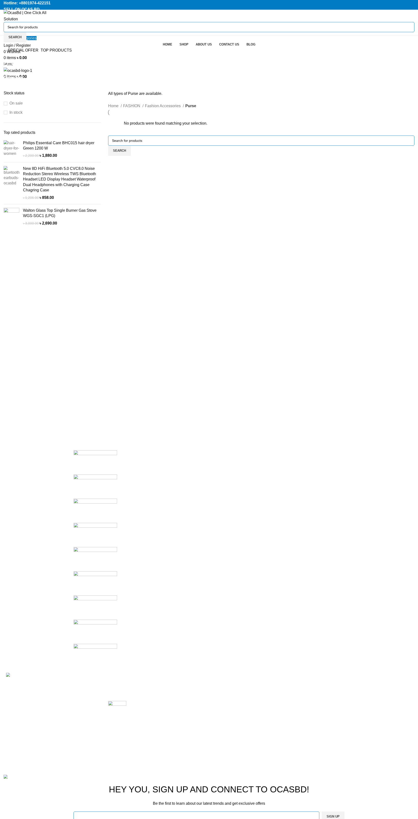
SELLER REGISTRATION (374, 701)
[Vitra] (95, 462)
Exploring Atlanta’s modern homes (159, 703)
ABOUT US (362, 710)
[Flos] (95, 607)
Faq (285, 710)
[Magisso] (95, 486)
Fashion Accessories (163, 106)
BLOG (357, 728)
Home (113, 106)
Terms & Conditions (299, 701)
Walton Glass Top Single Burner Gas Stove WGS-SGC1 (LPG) (60, 213)
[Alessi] (95, 656)
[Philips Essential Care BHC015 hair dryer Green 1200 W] (11, 149)
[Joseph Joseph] (95, 559)
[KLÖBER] (95, 535)
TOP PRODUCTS (56, 50)
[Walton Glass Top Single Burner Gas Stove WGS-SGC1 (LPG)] (11, 217)
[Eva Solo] (95, 631)
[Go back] (10, 54)
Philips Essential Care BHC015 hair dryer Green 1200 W (58, 145)
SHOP (357, 692)
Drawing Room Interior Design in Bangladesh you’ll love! (156, 683)
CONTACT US (364, 719)
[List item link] (52, 736)
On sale (16, 103)
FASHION (132, 106)
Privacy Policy (294, 683)
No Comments (139, 690)
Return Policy (294, 692)
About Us (290, 728)
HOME (358, 683)
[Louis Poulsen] (95, 510)
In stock (15, 112)
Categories (14, 78)
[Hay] (95, 583)
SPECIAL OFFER (23, 50)
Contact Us (291, 719)
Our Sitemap (293, 737)
